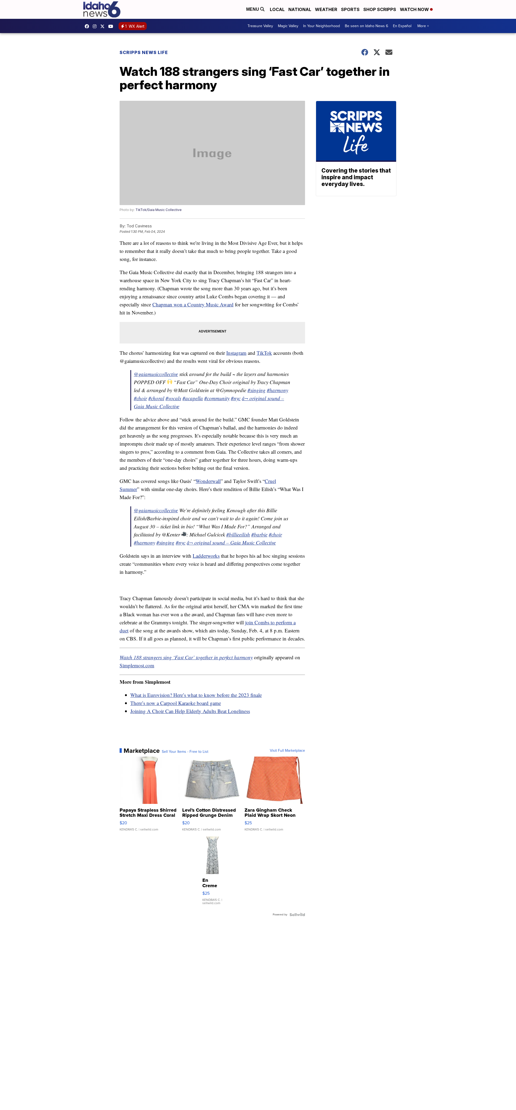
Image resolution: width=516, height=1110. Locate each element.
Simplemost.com (137, 665)
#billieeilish (238, 534)
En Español (402, 26)
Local (277, 9)
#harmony (277, 390)
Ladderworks (206, 555)
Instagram (236, 352)
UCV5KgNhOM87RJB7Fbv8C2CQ (112, 26)
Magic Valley (288, 26)
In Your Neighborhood (321, 26)
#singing (257, 390)
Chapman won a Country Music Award (193, 304)
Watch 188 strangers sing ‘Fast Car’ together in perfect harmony (186, 657)
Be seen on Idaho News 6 (366, 26)
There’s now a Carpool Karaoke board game (175, 703)
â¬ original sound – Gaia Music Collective (231, 542)
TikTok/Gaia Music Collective (158, 210)
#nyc (236, 398)
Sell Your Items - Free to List (185, 752)
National (299, 9)
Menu (253, 9)
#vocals (173, 398)
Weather (326, 9)
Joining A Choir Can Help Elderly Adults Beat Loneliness (190, 711)
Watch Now (415, 9)
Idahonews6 (88, 26)
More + (423, 26)
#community (217, 398)
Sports (350, 9)
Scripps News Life (144, 52)
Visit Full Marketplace (287, 751)
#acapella (192, 398)
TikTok (264, 352)
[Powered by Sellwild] (297, 914)
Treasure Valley (260, 26)
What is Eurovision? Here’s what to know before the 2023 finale (196, 695)
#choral (156, 398)
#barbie (259, 534)
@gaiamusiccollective (156, 374)
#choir (140, 398)
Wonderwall (208, 481)
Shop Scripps (379, 9)
